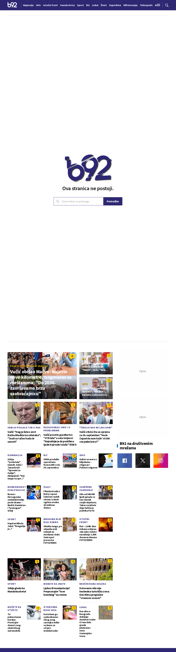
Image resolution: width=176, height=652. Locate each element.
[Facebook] (124, 460)
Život (47, 487)
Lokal (83, 607)
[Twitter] (142, 460)
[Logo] (12, 5)
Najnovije (28, 5)
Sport (12, 519)
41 (38, 455)
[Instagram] (160, 460)
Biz (84, 359)
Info (85, 383)
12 (110, 520)
